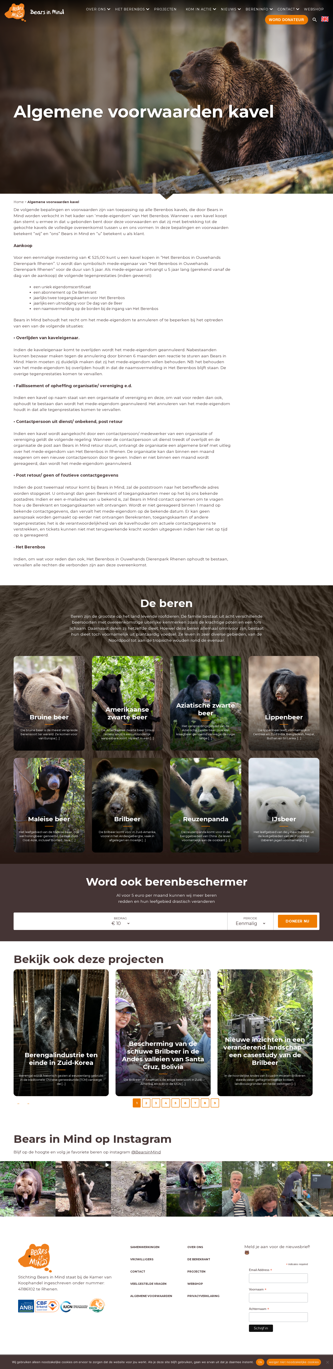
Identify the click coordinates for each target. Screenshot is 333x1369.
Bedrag (120, 918)
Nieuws (228, 9)
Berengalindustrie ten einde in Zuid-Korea (61, 1058)
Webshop (314, 9)
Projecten (165, 9)
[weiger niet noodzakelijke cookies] (327, 1362)
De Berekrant (198, 1259)
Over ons (96, 9)
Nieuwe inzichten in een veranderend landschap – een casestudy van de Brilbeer (264, 1051)
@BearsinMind (146, 1152)
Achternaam (259, 1309)
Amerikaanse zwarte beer (127, 713)
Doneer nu (297, 921)
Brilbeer (127, 819)
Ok (260, 1362)
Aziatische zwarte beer (205, 709)
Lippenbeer (284, 717)
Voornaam (257, 1289)
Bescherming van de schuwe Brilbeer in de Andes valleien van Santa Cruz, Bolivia (163, 1055)
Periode (250, 918)
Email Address (260, 1270)
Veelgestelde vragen (148, 1283)
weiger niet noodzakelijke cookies (294, 1362)
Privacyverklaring (203, 1296)
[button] (28, 1189)
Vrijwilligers (141, 1259)
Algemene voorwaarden (151, 1296)
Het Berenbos (130, 9)
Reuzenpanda (205, 819)
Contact (286, 9)
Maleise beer (49, 819)
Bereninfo (257, 9)
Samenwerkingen (144, 1247)
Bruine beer (49, 717)
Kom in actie (199, 9)
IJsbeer (284, 819)
